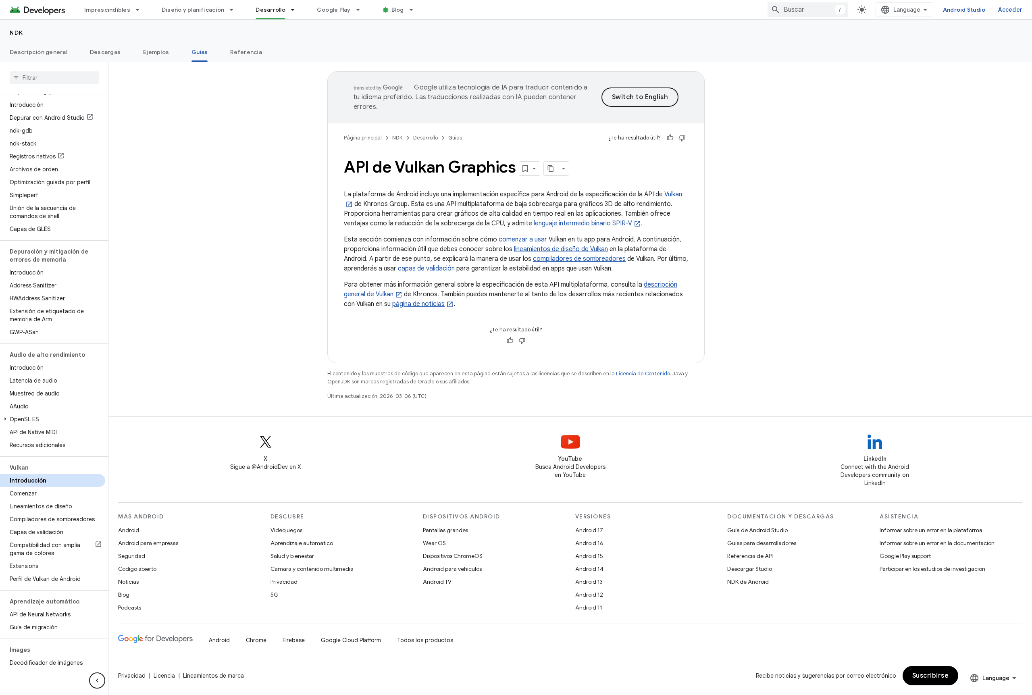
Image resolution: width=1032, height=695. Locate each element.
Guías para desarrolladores (761, 543)
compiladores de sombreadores (579, 259)
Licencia (164, 675)
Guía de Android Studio (757, 530)
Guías (199, 52)
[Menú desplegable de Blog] (415, 9)
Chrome (256, 640)
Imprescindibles (107, 9)
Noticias (128, 581)
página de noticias (418, 304)
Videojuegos (286, 530)
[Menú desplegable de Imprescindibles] (141, 9)
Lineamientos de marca (213, 675)
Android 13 (589, 581)
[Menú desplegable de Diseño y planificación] (235, 9)
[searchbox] (54, 77)
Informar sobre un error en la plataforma (931, 530)
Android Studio (964, 9)
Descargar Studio (749, 568)
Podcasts (129, 607)
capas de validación (426, 268)
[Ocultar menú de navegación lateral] (97, 680)
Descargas (105, 52)
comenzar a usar (523, 239)
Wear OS (434, 543)
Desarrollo (270, 9)
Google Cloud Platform (351, 640)
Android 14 (589, 568)
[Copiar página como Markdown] (551, 168)
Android (128, 530)
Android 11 (588, 607)
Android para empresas (148, 543)
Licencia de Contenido (643, 373)
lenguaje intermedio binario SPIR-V (583, 223)
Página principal (363, 137)
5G (274, 594)
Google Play (334, 9)
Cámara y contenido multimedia (312, 568)
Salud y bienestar (292, 556)
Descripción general (38, 52)
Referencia (246, 52)
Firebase (294, 640)
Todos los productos (425, 640)
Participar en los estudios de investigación (932, 568)
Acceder (1010, 9)
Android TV (437, 581)
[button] (52, 419)
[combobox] (808, 9)
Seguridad (131, 556)
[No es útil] (682, 138)
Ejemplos (156, 52)
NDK (16, 32)
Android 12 (589, 594)
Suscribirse (930, 676)
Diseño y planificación (193, 9)
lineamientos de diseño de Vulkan (561, 249)
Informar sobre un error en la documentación (937, 543)
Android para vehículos (452, 568)
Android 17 (589, 530)
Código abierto (137, 568)
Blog (397, 9)
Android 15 (589, 556)
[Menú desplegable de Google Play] (361, 9)
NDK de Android (748, 581)
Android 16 (589, 543)
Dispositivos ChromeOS (453, 556)
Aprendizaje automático (301, 543)
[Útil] (670, 138)
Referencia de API (750, 556)
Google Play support (905, 556)
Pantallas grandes (445, 530)
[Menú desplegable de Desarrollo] (296, 9)
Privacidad (284, 581)
